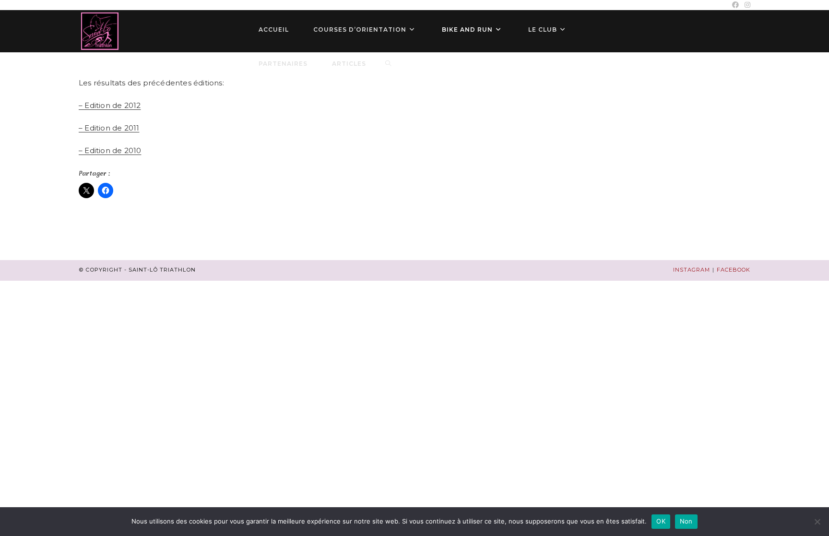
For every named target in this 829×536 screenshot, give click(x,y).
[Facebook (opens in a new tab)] (735, 5)
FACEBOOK (733, 269)
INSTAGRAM (691, 269)
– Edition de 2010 (110, 150)
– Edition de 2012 (110, 105)
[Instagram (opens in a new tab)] (746, 5)
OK (660, 521)
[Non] (817, 521)
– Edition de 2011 (109, 127)
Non (686, 521)
